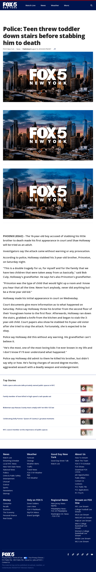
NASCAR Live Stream (83, 517)
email (92, 554)
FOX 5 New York (8, 49)
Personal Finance (10, 515)
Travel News (32, 469)
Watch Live (7, 458)
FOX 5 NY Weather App (34, 473)
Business (6, 509)
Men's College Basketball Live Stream (81, 525)
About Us (80, 454)
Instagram (73, 554)
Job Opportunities (82, 475)
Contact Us (79, 481)
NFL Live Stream (81, 506)
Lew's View (31, 506)
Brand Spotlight (33, 515)
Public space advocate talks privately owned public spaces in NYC (29, 385)
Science (6, 484)
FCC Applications (81, 490)
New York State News (12, 466)
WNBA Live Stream (82, 538)
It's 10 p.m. (79, 493)
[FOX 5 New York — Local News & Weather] (11, 5)
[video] (86, 387)
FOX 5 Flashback (33, 509)
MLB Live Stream (82, 514)
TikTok (78, 554)
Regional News (59, 499)
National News (9, 469)
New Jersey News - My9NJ (58, 504)
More (66, 5)
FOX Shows (79, 466)
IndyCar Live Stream (83, 520)
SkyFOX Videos (33, 512)
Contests (78, 484)
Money (7, 499)
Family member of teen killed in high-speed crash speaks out (27, 396)
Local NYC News (9, 463)
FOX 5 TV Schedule (82, 463)
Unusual (6, 481)
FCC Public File (81, 487)
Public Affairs (80, 478)
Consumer (7, 503)
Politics (6, 472)
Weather (32, 454)
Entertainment (8, 478)
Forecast (30, 458)
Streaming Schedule (11, 461)
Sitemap (6, 493)
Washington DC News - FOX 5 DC (60, 515)
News (18, 49)
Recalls (6, 506)
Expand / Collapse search (91, 5)
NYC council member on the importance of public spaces (25, 430)
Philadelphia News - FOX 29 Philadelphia (59, 509)
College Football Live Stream (83, 510)
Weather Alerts (33, 463)
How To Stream (81, 458)
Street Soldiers (33, 503)
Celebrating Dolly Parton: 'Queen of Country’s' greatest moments (28, 419)
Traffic (29, 466)
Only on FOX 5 (34, 499)
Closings (30, 461)
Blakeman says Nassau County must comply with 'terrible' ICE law (28, 407)
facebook (68, 554)
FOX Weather (32, 478)
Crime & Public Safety (11, 475)
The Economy (8, 512)
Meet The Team (81, 461)
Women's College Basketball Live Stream (82, 533)
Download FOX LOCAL (81, 470)
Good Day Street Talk (59, 461)
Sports (5, 487)
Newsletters (8, 490)
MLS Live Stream (82, 541)
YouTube (82, 554)
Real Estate (7, 518)
